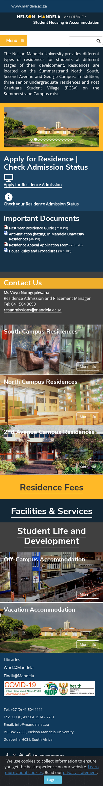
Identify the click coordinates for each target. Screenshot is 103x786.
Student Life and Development (51, 536)
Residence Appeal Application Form (38, 245)
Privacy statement (52, 756)
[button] (7, 127)
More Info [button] (88, 366)
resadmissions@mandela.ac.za (33, 310)
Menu (11, 40)
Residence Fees (51, 487)
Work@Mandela (19, 667)
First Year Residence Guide (31, 228)
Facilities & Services (51, 511)
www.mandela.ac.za (29, 6)
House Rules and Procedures (33, 251)
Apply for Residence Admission (33, 184)
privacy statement (80, 772)
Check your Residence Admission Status (41, 204)
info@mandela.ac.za (32, 724)
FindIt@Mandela (19, 676)
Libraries (12, 659)
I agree (52, 779)
